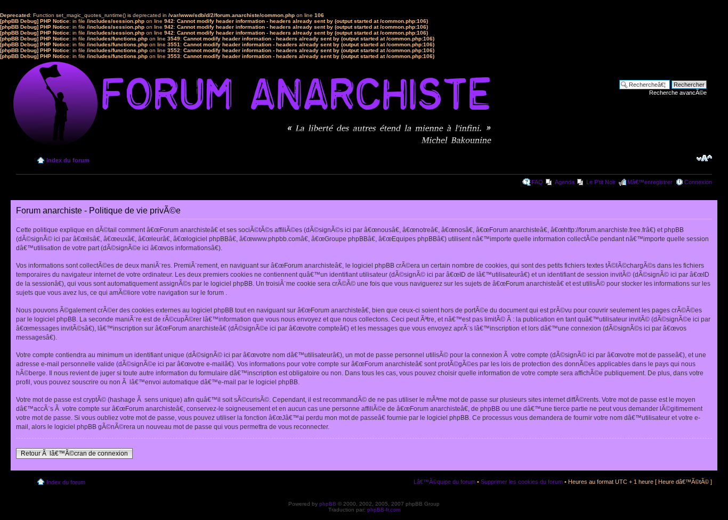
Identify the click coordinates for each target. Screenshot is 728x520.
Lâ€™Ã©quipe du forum (444, 481)
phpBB (327, 504)
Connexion (698, 182)
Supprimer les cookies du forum (522, 481)
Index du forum (68, 160)
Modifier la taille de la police (704, 158)
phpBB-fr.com (383, 510)
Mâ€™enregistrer (650, 182)
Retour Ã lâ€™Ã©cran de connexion (74, 453)
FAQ (537, 182)
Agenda (565, 182)
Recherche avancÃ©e (678, 92)
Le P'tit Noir (601, 182)
